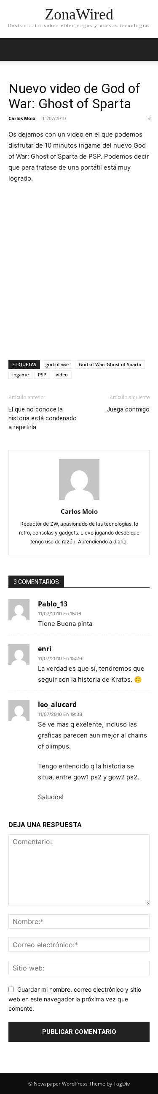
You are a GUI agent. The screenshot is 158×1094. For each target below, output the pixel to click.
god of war (58, 364)
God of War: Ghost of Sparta (110, 364)
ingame (20, 374)
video (62, 374)
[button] (14, 49)
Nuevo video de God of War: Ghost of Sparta (74, 96)
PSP (42, 374)
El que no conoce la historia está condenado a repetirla (42, 418)
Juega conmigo (128, 409)
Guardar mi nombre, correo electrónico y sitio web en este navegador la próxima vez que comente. (74, 999)
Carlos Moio (21, 118)
